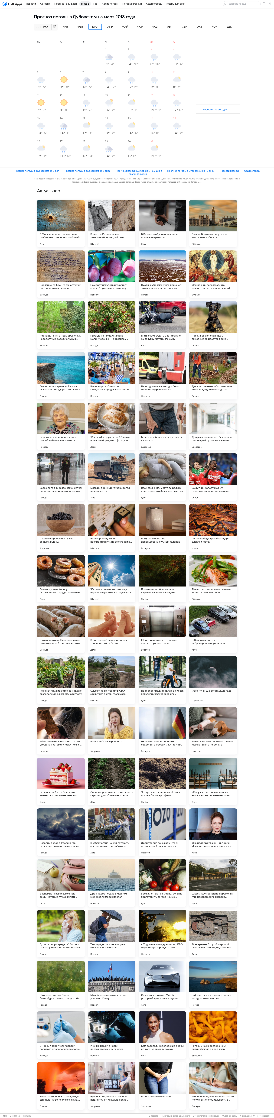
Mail (5, 1116)
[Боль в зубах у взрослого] (111, 731)
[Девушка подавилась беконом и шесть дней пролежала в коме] (213, 426)
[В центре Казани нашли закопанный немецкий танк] (111, 223)
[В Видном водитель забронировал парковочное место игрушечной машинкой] (213, 629)
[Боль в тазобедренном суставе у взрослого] (162, 426)
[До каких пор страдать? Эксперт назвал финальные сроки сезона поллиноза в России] (61, 933)
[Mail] (5, 4)
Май (125, 26)
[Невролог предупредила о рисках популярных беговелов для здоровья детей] (162, 680)
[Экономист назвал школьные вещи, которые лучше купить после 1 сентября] (61, 883)
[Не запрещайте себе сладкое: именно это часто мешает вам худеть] (61, 781)
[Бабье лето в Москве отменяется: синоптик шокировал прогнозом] (61, 477)
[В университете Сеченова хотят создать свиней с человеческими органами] (61, 629)
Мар (95, 26)
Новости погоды (229, 170)
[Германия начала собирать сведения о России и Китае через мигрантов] (162, 731)
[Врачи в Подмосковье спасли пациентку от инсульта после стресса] (111, 1086)
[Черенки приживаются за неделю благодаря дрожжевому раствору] (61, 680)
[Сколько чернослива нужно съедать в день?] (61, 528)
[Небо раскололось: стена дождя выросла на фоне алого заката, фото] (61, 1086)
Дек (229, 26)
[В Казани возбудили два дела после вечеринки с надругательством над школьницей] (162, 223)
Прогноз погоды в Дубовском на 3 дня (37, 170)
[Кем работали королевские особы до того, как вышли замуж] (162, 1035)
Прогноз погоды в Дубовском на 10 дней (190, 170)
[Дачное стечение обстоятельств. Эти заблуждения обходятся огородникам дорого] (213, 375)
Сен (184, 26)
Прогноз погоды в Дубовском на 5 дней (88, 170)
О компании (15, 1116)
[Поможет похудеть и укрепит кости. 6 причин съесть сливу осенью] (111, 274)
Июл (155, 26)
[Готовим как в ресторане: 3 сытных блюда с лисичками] (213, 1035)
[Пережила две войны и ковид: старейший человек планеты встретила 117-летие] (61, 426)
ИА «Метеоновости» (262, 1116)
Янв (65, 26)
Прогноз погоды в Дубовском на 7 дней (139, 170)
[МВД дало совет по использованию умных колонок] (162, 528)
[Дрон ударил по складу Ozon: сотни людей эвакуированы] (162, 832)
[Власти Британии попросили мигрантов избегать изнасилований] (213, 223)
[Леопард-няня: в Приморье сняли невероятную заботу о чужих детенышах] (61, 325)
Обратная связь (229, 1116)
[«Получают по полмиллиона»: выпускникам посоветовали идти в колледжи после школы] (213, 781)
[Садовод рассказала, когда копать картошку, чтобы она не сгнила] (111, 781)
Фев (80, 26)
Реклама (27, 1116)
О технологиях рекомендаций (206, 1116)
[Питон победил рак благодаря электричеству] (213, 528)
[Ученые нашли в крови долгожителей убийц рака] (111, 1035)
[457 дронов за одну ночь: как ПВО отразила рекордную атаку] (162, 933)
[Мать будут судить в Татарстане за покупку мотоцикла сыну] (162, 325)
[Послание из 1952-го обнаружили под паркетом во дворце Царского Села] (61, 274)
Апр (110, 26)
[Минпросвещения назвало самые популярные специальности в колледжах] (213, 1086)
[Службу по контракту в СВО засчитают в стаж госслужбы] (111, 680)
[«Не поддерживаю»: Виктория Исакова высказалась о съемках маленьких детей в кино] (213, 832)
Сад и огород (252, 170)
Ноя (214, 26)
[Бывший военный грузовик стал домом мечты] (111, 477)
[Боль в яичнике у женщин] (162, 1086)
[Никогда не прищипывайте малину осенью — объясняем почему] (111, 325)
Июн (140, 26)
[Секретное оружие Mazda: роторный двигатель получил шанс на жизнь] (162, 984)
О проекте (153, 1116)
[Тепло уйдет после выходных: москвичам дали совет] (111, 933)
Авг (169, 26)
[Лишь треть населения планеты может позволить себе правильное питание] (213, 578)
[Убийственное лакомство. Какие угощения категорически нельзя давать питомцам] (61, 731)
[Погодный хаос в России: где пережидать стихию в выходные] (61, 832)
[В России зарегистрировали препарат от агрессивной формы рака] (61, 1035)
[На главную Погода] (14, 4)
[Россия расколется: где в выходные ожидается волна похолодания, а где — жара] (213, 325)
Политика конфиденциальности (175, 1116)
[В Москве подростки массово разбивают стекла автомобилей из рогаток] (61, 223)
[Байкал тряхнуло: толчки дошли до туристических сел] (213, 984)
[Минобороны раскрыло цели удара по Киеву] (111, 984)
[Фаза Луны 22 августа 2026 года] (213, 680)
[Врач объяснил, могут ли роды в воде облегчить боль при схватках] (162, 477)
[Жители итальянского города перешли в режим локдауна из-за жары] (111, 578)
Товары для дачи (137, 173)
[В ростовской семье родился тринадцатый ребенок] (111, 629)
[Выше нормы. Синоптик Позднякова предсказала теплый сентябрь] (111, 375)
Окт (199, 26)
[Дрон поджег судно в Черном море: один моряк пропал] (111, 883)
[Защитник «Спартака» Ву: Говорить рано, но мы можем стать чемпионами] (213, 477)
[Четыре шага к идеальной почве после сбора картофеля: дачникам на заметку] (162, 781)
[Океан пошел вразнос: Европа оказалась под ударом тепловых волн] (61, 375)
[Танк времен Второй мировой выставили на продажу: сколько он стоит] (213, 933)
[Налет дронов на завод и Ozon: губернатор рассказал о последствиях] (162, 375)
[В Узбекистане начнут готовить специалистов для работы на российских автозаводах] (111, 832)
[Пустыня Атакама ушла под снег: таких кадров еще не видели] (162, 274)
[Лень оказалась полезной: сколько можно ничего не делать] (213, 731)
